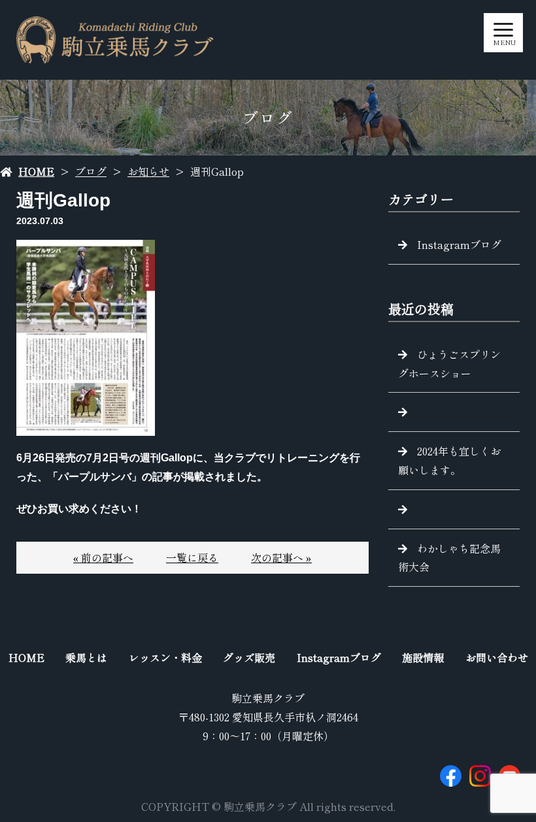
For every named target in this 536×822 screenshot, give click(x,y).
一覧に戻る (192, 557)
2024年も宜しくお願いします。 (449, 460)
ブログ (91, 171)
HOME (36, 171)
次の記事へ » (281, 557)
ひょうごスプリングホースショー (449, 363)
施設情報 (423, 657)
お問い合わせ (496, 657)
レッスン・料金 (165, 657)
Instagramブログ (459, 244)
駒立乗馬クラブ (268, 698)
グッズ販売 (249, 657)
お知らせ (148, 171)
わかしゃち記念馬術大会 (449, 557)
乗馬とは (86, 657)
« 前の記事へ (103, 557)
